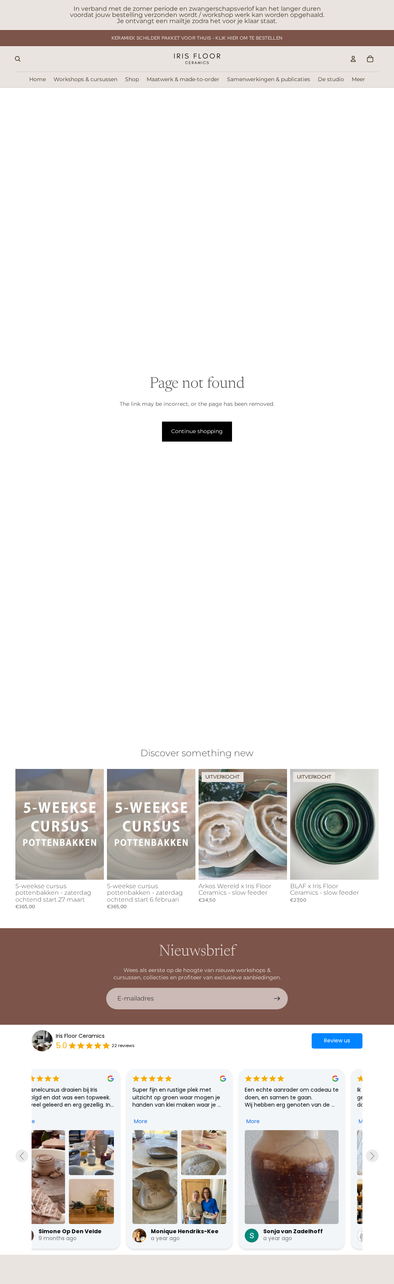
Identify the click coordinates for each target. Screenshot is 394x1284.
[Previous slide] (21, 1155)
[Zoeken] (17, 58)
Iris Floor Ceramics (80, 1036)
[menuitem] (358, 79)
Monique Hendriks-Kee (90, 1231)
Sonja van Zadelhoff (198, 1231)
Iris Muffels (297, 1231)
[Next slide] (372, 1155)
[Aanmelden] (277, 998)
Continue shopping (197, 431)
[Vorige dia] (23, 824)
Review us (337, 1040)
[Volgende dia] (95, 824)
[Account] (353, 58)
